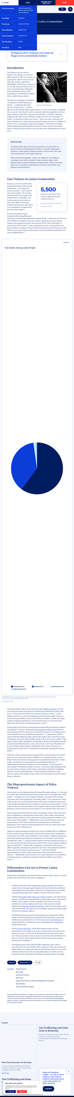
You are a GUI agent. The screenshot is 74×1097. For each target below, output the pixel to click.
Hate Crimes (19, 978)
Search (28, 3)
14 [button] (50, 718)
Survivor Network (23, 12)
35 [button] (31, 940)
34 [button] (13, 859)
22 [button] (33, 771)
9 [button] (47, 218)
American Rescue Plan (20, 893)
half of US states (56, 920)
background (59, 922)
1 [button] (12, 104)
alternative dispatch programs (33, 906)
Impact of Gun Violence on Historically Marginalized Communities (35, 981)
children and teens (50, 709)
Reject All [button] (22, 1091)
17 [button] (44, 734)
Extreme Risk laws (24, 929)
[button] (66, 242)
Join (62, 9)
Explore (6, 3)
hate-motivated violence (43, 730)
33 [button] (14, 854)
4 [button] (38, 118)
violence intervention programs (43, 885)
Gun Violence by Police (22, 975)
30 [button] (23, 840)
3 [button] (12, 118)
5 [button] (45, 123)
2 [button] (24, 107)
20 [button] (56, 761)
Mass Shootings (20, 984)
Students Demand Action (25, 10)
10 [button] (27, 225)
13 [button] (55, 713)
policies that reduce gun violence (34, 897)
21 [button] (17, 766)
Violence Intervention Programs (25, 987)
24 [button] (47, 799)
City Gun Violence (21, 969)
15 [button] (46, 722)
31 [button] (22, 845)
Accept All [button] (11, 1091)
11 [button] (24, 232)
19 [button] (12, 750)
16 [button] (17, 729)
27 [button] (28, 819)
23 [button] (13, 796)
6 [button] (19, 190)
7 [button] (21, 192)
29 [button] (50, 835)
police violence (51, 792)
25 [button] (61, 803)
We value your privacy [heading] (14, 1083)
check (14, 924)
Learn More (48, 1089)
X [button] (39, 1082)
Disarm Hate (19, 972)
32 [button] (40, 849)
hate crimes (40, 915)
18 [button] (62, 738)
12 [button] (11, 713)
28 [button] (31, 826)
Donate (65, 3)
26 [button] (66, 808)
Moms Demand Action (24, 8)
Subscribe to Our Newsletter (46, 2)
